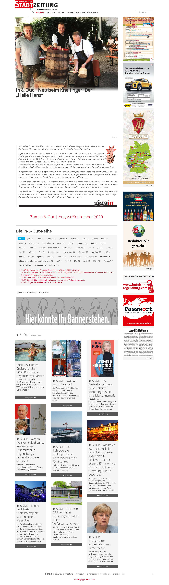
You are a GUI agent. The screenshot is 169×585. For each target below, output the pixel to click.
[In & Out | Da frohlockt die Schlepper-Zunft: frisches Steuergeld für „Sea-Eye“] (66, 444)
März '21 (32, 252)
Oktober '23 (34, 243)
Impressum (79, 574)
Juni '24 (85, 239)
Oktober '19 (105, 256)
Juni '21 (100, 247)
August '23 (61, 243)
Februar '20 (61, 256)
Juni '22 (94, 243)
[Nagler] (138, 206)
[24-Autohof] (138, 146)
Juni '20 (21, 256)
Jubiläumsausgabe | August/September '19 (36, 261)
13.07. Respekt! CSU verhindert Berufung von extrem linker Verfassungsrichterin (53, 280)
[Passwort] (138, 310)
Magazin (40, 12)
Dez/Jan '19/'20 (76, 256)
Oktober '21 (67, 247)
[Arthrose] (138, 342)
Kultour (51, 12)
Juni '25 (30, 239)
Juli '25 (21, 239)
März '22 (32, 247)
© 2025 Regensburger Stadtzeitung (59, 574)
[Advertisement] (66, 119)
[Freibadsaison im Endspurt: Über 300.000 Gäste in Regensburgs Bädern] (30, 369)
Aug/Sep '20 (96, 252)
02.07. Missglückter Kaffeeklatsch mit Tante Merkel (41, 282)
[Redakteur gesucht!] (138, 244)
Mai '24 (95, 239)
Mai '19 (77, 261)
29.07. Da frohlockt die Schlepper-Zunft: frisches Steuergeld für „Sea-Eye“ (50, 270)
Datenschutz (92, 574)
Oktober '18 (54, 265)
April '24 (104, 239)
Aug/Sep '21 (80, 247)
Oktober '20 (83, 252)
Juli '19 (59, 261)
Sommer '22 (82, 243)
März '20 (50, 256)
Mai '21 (109, 247)
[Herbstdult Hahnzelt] (138, 39)
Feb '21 (42, 252)
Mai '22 (103, 243)
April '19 (87, 261)
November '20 (69, 252)
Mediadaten (104, 574)
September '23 (48, 243)
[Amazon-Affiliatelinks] (138, 276)
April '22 (22, 247)
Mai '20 (31, 256)
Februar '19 (108, 261)
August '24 (75, 239)
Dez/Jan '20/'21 (54, 252)
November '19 (91, 256)
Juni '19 (68, 261)
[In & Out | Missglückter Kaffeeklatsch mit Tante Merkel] (102, 535)
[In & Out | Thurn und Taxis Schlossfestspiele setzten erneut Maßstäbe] (30, 514)
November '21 (54, 247)
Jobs (122, 574)
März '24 (22, 243)
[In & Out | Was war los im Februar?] (66, 373)
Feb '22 (42, 247)
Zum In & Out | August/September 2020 (66, 216)
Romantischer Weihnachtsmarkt (83, 12)
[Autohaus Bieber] (138, 85)
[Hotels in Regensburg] (138, 286)
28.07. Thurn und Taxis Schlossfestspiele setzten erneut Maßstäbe (47, 277)
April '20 (40, 256)
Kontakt (115, 574)
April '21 (22, 252)
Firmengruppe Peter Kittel (84, 579)
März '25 (39, 239)
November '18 (40, 265)
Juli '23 (71, 243)
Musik (61, 12)
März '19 (96, 261)
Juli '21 (91, 247)
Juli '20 (107, 252)
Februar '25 (51, 239)
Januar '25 (63, 239)
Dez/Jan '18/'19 (25, 265)
